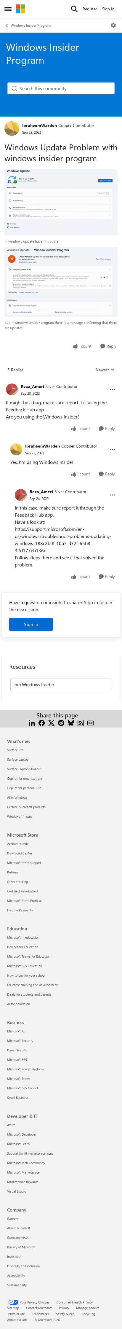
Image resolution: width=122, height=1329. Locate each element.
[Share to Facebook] (41, 722)
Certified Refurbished (22, 891)
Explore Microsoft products (26, 807)
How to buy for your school (26, 975)
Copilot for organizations (25, 778)
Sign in (31, 624)
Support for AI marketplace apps (30, 1153)
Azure (11, 1125)
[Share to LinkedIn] (32, 722)
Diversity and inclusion (23, 1266)
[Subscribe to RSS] (81, 722)
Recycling (88, 1314)
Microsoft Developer (21, 1134)
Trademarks (40, 1314)
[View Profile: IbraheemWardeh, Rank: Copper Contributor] (11, 128)
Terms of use (16, 1314)
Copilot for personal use (24, 788)
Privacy (64, 1308)
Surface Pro (15, 750)
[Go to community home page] (20, 8)
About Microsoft (18, 1228)
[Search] (74, 8)
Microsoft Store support (24, 862)
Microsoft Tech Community (26, 1163)
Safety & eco (65, 1314)
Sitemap (13, 1308)
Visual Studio (16, 1191)
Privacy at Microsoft (21, 1247)
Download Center (19, 853)
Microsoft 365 (17, 1059)
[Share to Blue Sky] (71, 722)
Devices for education (22, 947)
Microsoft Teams (18, 1078)
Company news (18, 1237)
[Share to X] (51, 722)
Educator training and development (32, 985)
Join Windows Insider (33, 684)
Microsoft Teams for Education (28, 956)
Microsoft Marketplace (23, 1172)
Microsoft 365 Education (24, 966)
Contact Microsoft (39, 1308)
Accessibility (16, 1275)
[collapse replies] (61, 382)
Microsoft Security (20, 1040)
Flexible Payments (20, 910)
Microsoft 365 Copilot (22, 1088)
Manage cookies (87, 1308)
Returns (12, 872)
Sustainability (17, 1285)
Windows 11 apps (19, 816)
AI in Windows (17, 797)
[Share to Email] (90, 722)
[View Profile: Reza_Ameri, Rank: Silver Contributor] (12, 389)
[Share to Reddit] (61, 722)
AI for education (18, 1004)
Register (90, 9)
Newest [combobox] (105, 370)
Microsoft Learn (18, 1144)
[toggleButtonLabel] (113, 25)
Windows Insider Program (31, 25)
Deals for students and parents (29, 994)
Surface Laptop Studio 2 (24, 769)
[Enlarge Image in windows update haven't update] (61, 202)
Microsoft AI (16, 1031)
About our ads (17, 1319)
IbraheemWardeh (39, 125)
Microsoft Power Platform (25, 1069)
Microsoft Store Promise (24, 900)
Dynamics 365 (17, 1050)
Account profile (18, 843)
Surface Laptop (17, 759)
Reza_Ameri (32, 386)
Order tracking (17, 881)
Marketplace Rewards (22, 1182)
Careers (12, 1218)
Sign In (108, 9)
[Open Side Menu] (8, 8)
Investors (13, 1256)
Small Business (17, 1097)
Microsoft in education (23, 937)
